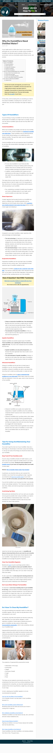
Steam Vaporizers (9, 65)
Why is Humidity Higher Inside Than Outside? (18, 469)
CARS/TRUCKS (46, 1)
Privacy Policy (30, 740)
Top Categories (32, 4)
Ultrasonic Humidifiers (10, 69)
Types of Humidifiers (8, 62)
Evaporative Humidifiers (10, 67)
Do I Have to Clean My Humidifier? (11, 78)
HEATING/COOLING (20, 1)
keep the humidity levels (18, 476)
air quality (12, 94)
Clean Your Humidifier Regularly (12, 75)
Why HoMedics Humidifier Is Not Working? (12, 712)
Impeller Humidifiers (10, 68)
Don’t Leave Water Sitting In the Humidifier (14, 77)
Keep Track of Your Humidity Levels (13, 72)
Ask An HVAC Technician (46, 4)
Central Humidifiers (9, 64)
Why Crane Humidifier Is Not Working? (11, 729)
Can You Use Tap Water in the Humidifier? (12, 696)
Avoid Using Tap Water (10, 74)
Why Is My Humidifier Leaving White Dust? (12, 704)
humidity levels (6, 464)
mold (10, 565)
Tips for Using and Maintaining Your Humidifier (14, 71)
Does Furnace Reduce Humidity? (10, 721)
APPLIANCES (7, 1)
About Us (24, 740)
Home (23, 4)
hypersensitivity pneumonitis (9, 625)
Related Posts (8, 80)
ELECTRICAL (33, 1)
